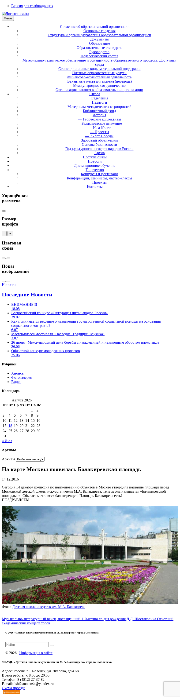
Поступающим (95, 157)
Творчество (95, 170)
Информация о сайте (35, 653)
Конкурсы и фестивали (99, 174)
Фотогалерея (21, 377)
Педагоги (99, 102)
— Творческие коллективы (99, 119)
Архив (99, 153)
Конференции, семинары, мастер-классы (99, 178)
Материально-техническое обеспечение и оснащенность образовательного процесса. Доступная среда (99, 62)
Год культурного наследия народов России (99, 149)
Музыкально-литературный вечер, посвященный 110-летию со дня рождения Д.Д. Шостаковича (79, 619)
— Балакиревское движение (99, 123)
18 (10, 426)
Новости (95, 161)
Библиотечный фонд (99, 111)
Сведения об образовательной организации (95, 27)
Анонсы (17, 373)
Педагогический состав (99, 56)
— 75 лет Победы (99, 136)
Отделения (99, 98)
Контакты (95, 187)
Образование (99, 43)
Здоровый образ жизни (99, 140)
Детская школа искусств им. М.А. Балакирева (48, 607)
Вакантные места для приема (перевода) (99, 81)
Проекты (99, 182)
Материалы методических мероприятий (99, 107)
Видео (16, 382)
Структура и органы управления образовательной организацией (99, 35)
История (99, 115)
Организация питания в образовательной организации (99, 90)
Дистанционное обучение (94, 165)
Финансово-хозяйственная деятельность (99, 77)
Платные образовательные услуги (99, 73)
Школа (94, 94)
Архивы (8, 459)
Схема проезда (13, 688)
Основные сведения (99, 31)
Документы (99, 39)
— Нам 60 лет (99, 128)
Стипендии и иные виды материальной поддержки (99, 69)
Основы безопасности (99, 144)
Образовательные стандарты (99, 48)
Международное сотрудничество (99, 85)
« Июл (7, 441)
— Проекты (99, 132)
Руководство (99, 52)
